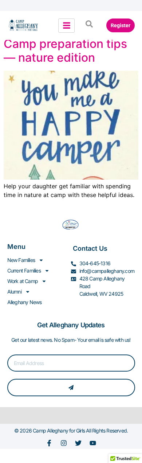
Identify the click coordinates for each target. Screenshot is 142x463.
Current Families (24, 270)
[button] (89, 25)
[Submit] (71, 387)
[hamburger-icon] (66, 26)
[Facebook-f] (49, 443)
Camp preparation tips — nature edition (65, 51)
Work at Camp (22, 281)
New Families (21, 260)
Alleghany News (24, 302)
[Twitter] (78, 443)
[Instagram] (63, 443)
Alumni (14, 291)
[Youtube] (93, 443)
